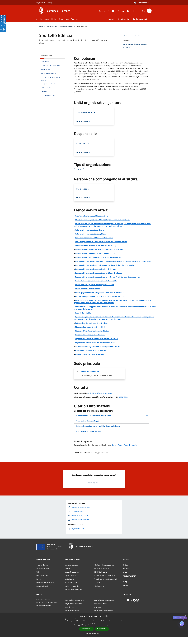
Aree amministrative (66, 26)
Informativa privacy (100, 603)
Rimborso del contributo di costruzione (90, 334)
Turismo (97, 582)
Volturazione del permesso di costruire (89, 354)
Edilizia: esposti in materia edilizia (87, 288)
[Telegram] (127, 10)
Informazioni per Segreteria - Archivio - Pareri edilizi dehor (98, 426)
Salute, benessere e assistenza (104, 575)
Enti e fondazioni (42, 575)
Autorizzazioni (70, 579)
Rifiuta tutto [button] (102, 629)
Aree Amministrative (43, 568)
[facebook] (125, 600)
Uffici (38, 572)
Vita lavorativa (99, 586)
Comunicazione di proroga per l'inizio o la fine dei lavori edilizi (98, 257)
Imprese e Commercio (101, 568)
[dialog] (94, 625)
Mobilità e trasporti (100, 572)
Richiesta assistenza (72, 610)
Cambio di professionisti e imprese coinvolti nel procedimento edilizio (101, 241)
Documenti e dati (42, 586)
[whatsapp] (137, 600)
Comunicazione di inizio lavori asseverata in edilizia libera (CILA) (99, 249)
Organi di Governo (42, 565)
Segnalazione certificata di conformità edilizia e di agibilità (96, 338)
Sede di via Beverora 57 (90, 371)
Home (41, 26)
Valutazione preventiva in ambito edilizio (90, 350)
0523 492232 (123, 397)
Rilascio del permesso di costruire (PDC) (90, 327)
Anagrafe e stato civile (72, 572)
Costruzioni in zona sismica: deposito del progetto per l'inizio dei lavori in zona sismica (107, 277)
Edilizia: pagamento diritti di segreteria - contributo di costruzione (99, 292)
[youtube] (128, 600)
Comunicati (127, 568)
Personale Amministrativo (45, 582)
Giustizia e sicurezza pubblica (104, 565)
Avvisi (125, 572)
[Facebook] (107, 10)
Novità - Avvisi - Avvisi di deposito (124, 445)
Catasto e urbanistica (72, 582)
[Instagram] (117, 10)
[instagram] (131, 600)
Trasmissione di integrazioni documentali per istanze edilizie (97, 346)
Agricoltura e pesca (71, 565)
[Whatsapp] (132, 10)
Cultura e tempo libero (72, 586)
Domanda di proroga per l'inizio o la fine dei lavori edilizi (96, 280)
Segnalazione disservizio (73, 603)
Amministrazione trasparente (104, 600)
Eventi (125, 585)
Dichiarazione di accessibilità (103, 610)
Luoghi (125, 581)
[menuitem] (43, 19)
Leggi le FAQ (69, 607)
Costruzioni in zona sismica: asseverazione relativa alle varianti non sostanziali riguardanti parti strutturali (114, 261)
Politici (38, 579)
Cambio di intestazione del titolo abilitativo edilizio (94, 237)
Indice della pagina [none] (46, 55)
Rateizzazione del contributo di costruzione (91, 323)
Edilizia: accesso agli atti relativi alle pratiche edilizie (94, 284)
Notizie (125, 565)
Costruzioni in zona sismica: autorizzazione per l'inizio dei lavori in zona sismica (104, 265)
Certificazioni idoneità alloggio (87, 421)
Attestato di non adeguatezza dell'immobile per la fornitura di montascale (102, 219)
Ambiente (68, 568)
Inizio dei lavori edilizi (83, 313)
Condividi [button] (127, 36)
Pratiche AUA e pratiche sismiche (88, 431)
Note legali (98, 607)
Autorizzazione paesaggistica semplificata (90, 234)
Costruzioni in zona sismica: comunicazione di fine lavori (96, 269)
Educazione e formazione (73, 589)
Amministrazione (51, 26)
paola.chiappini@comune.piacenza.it (100, 393)
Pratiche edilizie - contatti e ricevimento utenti (93, 415)
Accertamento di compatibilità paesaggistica (91, 216)
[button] (149, 11)
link (113, 625)
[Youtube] (112, 10)
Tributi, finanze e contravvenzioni (105, 579)
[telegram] (134, 600)
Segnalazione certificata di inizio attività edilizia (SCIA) (95, 342)
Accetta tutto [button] (86, 629)
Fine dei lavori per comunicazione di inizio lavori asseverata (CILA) (99, 296)
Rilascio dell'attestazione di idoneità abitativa (92, 331)
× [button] (186, 615)
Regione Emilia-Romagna (44, 2)
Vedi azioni (137, 36)
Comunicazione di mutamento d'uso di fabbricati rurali (95, 253)
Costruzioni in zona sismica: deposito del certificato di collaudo (98, 273)
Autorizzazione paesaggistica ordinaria (89, 230)
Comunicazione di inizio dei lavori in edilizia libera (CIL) (95, 245)
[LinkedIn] (122, 10)
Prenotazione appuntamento (74, 600)
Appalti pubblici (70, 575)
